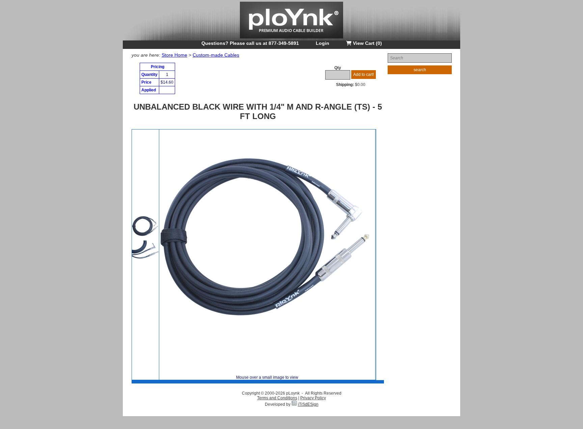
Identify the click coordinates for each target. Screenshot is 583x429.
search (420, 69)
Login (322, 43)
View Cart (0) (367, 43)
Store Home (174, 55)
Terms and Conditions (277, 398)
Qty (337, 67)
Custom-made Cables (216, 55)
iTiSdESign (308, 404)
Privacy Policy (313, 398)
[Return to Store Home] (291, 39)
